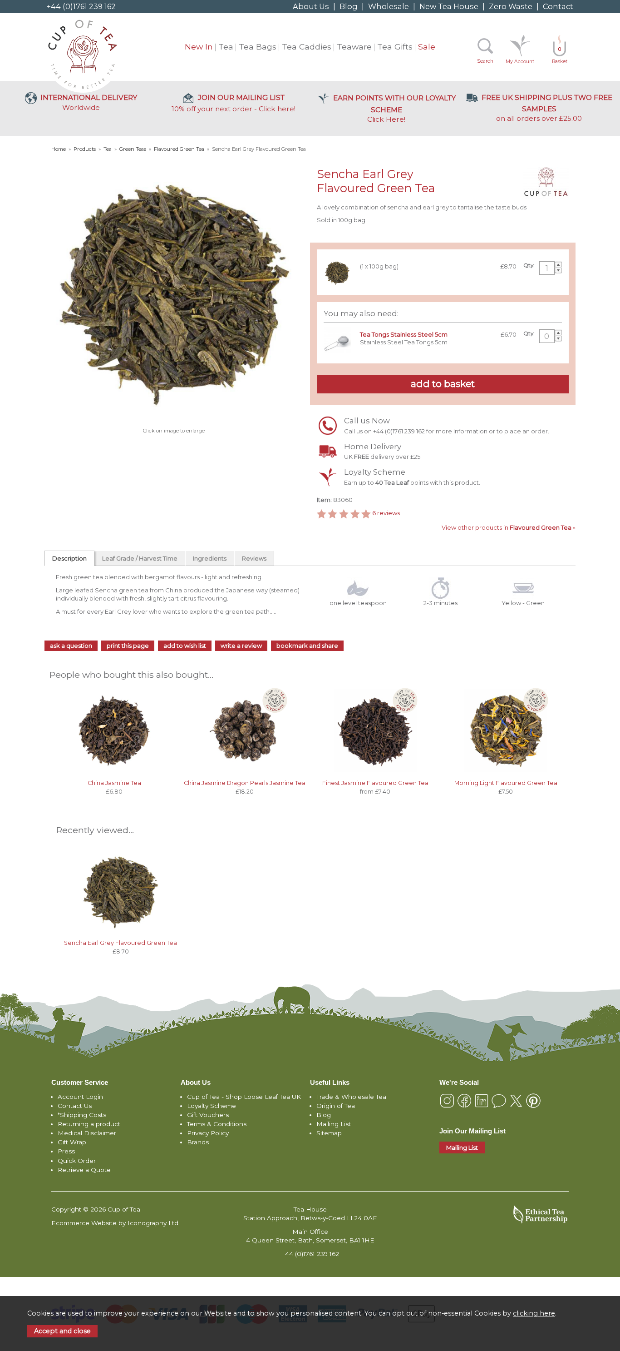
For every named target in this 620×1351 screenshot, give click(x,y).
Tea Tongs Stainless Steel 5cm (404, 334)
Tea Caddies (306, 46)
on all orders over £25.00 (547, 108)
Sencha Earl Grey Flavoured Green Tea (120, 942)
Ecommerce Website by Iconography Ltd (114, 1223)
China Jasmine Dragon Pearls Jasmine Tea (244, 783)
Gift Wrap (72, 1142)
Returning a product (89, 1123)
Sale (426, 46)
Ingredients (209, 558)
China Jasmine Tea (114, 783)
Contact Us (75, 1105)
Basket (559, 55)
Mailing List (333, 1123)
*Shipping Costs (82, 1114)
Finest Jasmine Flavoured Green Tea (375, 783)
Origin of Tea (335, 1105)
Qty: (528, 265)
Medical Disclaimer (87, 1133)
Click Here (394, 109)
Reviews (254, 558)
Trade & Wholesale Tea (351, 1096)
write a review (241, 645)
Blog (349, 6)
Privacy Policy (208, 1133)
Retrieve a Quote (84, 1169)
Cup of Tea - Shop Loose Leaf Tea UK (244, 1096)
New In (199, 46)
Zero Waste (510, 6)
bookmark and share (307, 645)
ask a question (71, 645)
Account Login (80, 1096)
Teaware (354, 46)
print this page (128, 645)
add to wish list (184, 645)
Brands (198, 1142)
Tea (225, 46)
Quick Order (77, 1160)
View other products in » (509, 527)
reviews (386, 513)
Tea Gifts (395, 46)
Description (69, 558)
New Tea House (448, 6)
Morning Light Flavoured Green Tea (505, 783)
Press (66, 1151)
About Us (311, 6)
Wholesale (388, 6)
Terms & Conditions (216, 1123)
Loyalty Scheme (211, 1105)
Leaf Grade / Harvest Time (139, 558)
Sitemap (329, 1133)
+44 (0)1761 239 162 (81, 6)
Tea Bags (257, 46)
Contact (558, 6)
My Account (520, 62)
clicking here (534, 1313)
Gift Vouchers (208, 1114)
